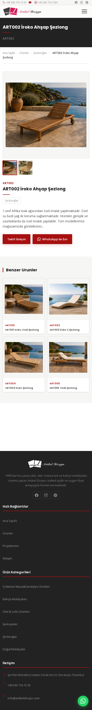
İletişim (7, 558)
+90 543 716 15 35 (16, 2)
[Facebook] (76, 2)
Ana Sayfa (9, 53)
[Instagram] (81, 2)
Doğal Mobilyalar (14, 649)
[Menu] (84, 11)
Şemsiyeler (10, 624)
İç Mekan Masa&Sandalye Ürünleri (26, 587)
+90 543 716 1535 (48, 2)
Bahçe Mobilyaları (15, 599)
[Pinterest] (86, 2)
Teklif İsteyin (16, 239)
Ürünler (24, 53)
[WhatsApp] (83, 701)
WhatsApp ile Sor (54, 239)
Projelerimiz (11, 546)
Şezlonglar (40, 53)
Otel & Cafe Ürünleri (16, 612)
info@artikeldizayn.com (30, 2)
